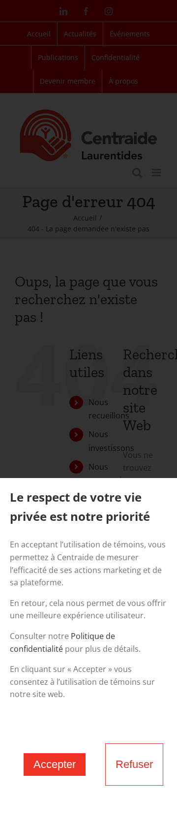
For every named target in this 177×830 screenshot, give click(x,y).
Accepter (54, 764)
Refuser (134, 764)
